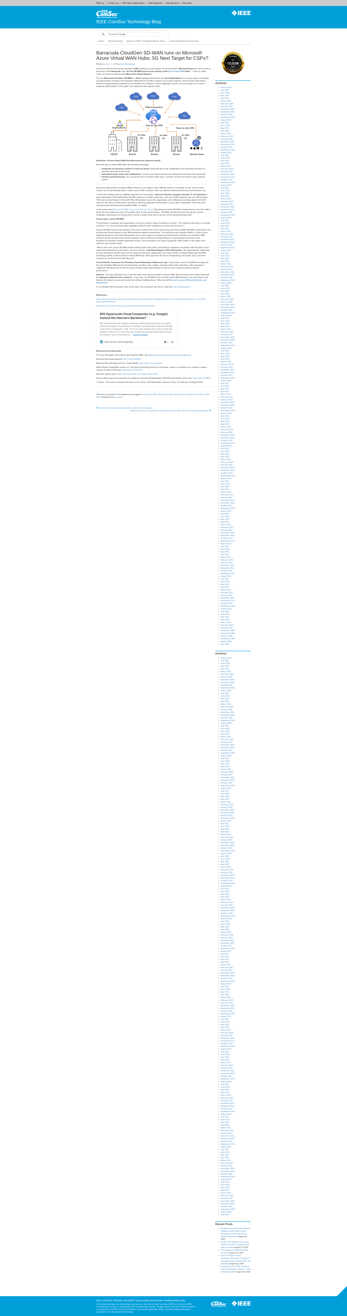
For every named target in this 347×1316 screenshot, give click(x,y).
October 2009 (226, 636)
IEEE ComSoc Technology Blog (128, 21)
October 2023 (226, 180)
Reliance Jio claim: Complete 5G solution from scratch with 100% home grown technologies (169, 411)
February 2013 (227, 527)
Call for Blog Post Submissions (184, 41)
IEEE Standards (155, 3)
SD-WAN (199, 394)
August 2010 (226, 609)
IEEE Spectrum (172, 3)
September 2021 (228, 247)
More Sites (187, 3)
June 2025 (225, 125)
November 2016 (227, 405)
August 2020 (226, 283)
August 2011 (226, 576)
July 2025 (225, 123)
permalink (118, 397)
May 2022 (225, 226)
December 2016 (227, 402)
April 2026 (225, 98)
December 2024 (227, 142)
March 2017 (226, 394)
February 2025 (227, 136)
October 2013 (226, 505)
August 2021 (226, 250)
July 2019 (225, 318)
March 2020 (226, 296)
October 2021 (226, 245)
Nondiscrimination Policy (174, 1300)
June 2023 (225, 190)
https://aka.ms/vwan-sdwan (150, 363)
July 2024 (225, 155)
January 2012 (226, 562)
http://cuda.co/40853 (202, 378)
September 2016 (228, 410)
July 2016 (225, 416)
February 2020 (227, 299)
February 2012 (227, 560)
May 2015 (225, 454)
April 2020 (225, 294)
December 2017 (227, 370)
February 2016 (227, 429)
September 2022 (228, 215)
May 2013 (225, 519)
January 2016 (226, 432)
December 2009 (227, 630)
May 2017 (225, 389)
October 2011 (226, 571)
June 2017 (225, 386)
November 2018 (227, 340)
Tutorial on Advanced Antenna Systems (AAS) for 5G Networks (125, 408)
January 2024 (226, 171)
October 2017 (226, 375)
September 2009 (228, 638)
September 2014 (228, 476)
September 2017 (228, 378)
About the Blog (115, 41)
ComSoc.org (113, 3)
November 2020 (227, 275)
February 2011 (227, 592)
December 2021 (227, 239)
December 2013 (227, 500)
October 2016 (226, 408)
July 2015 (225, 448)
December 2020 (227, 272)
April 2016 (225, 424)
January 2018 (226, 367)
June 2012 (225, 549)
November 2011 (227, 568)
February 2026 (227, 104)
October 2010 (226, 603)
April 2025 (225, 131)
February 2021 (227, 266)
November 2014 (227, 470)
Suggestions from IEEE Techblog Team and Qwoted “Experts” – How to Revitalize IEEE (236, 1269)
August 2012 (226, 543)
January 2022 (226, 237)
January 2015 (226, 465)
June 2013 (225, 516)
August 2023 (226, 185)
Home (101, 41)
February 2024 (227, 169)
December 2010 (227, 598)
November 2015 (227, 438)
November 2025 (227, 112)
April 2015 (225, 457)
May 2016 (225, 421)
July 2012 (225, 546)
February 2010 (227, 625)
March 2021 (226, 264)
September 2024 (228, 150)
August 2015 (226, 446)
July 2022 (225, 220)
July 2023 (225, 188)
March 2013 (226, 524)
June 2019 (225, 321)
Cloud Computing (165, 394)
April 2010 (225, 619)
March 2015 (226, 459)
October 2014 (226, 473)
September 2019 (228, 313)
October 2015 (226, 440)
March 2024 (226, 166)
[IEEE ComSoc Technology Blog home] (107, 14)
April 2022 (225, 228)
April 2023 (225, 196)
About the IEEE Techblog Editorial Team (145, 41)
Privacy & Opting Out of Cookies (149, 1300)
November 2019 (227, 307)
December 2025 (227, 109)
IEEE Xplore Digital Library (133, 3)
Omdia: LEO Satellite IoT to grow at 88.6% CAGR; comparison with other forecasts (235, 1244)
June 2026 (225, 93)
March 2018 (226, 362)
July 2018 (225, 351)
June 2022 (225, 223)
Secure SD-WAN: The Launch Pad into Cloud (133, 209)
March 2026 (226, 101)
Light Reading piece (181, 287)
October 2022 (226, 212)
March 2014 (226, 492)
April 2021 (225, 261)
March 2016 (226, 427)
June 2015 (225, 451)
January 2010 (226, 628)
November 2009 (227, 633)
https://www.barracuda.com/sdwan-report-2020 (137, 374)
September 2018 (228, 345)
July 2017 (225, 383)
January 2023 (226, 204)
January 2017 (226, 400)
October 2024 (226, 147)
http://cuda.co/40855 (132, 359)
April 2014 (225, 489)
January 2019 (226, 334)
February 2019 (227, 332)
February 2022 (227, 234)
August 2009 (226, 641)
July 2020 (225, 285)
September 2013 (228, 508)
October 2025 (226, 114)
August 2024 (226, 152)
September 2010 (228, 606)
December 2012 (227, 533)
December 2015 (227, 435)
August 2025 (226, 120)
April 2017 (225, 391)
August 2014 (226, 478)
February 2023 (227, 201)
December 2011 (227, 565)
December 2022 (227, 207)
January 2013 (226, 530)
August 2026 (226, 87)
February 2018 (227, 364)
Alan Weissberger (127, 64)
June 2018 (225, 353)
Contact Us (108, 1300)
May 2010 (225, 617)
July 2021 (225, 253)
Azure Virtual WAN (176, 71)
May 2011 (225, 584)
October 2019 (226, 310)
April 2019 (225, 326)
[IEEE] (239, 13)
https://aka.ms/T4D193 (132, 370)
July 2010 (225, 611)
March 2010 (226, 622)
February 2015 (227, 462)
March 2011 (226, 590)
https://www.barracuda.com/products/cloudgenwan (169, 355)
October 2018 (226, 342)
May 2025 (225, 128)
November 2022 (227, 209)
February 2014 (227, 495)
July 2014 (225, 481)
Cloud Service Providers (184, 394)
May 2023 (225, 193)
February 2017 (227, 397)
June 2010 (225, 614)
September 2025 (228, 117)
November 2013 (227, 503)
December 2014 (227, 467)
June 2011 (225, 581)
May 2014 (225, 486)
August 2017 (226, 381)
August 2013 (226, 511)
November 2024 (227, 144)
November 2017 (227, 372)
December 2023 (227, 174)
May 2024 (225, 161)
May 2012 (225, 552)
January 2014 (226, 497)
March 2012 (226, 557)
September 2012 (228, 541)
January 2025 (226, 139)
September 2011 (228, 573)
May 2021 (225, 258)
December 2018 (227, 337)
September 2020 (228, 280)
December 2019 (227, 304)
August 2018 (226, 348)
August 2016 (226, 413)
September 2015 (228, 443)
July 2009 (225, 644)
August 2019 (226, 315)
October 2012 (226, 538)
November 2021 (227, 242)
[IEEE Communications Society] (219, 1304)
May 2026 (225, 95)
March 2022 (226, 231)
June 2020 (225, 288)
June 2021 (225, 256)
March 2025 (226, 133)
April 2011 (225, 587)
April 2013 (225, 522)
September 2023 (228, 182)
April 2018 (225, 359)
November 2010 (227, 600)
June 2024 (225, 158)
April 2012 (225, 554)
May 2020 (225, 291)
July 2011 (225, 579)
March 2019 (226, 329)
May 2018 (225, 356)
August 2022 (226, 218)
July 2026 (225, 90)
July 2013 (225, 514)
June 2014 (225, 484)
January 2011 (226, 595)
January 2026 (226, 106)
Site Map (118, 1300)
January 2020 (226, 302)
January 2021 (226, 269)
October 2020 (226, 277)
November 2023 (227, 177)
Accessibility (128, 1300)
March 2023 (226, 199)
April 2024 (225, 163)
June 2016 (225, 419)
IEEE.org (100, 3)
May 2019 (225, 323)
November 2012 (227, 535)
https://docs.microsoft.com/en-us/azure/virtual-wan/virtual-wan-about (125, 306)
